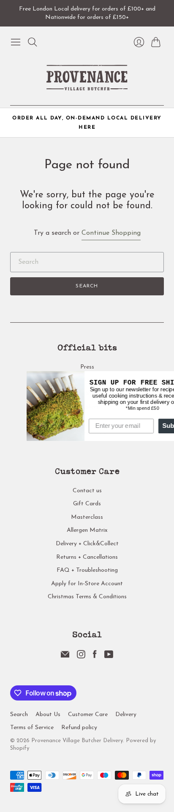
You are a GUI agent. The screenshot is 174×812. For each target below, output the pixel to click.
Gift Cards (87, 504)
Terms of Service (32, 727)
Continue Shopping (111, 233)
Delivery (125, 714)
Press (87, 367)
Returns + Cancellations (87, 557)
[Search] (32, 42)
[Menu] (15, 42)
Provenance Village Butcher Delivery (77, 740)
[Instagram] (81, 656)
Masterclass (87, 517)
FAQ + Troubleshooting (87, 570)
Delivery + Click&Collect (87, 544)
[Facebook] (95, 656)
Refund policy (79, 727)
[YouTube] (108, 656)
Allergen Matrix (87, 530)
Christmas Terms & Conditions (87, 597)
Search (87, 286)
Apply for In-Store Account (87, 584)
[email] (65, 656)
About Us (47, 714)
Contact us (87, 491)
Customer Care (88, 714)
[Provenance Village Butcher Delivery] (87, 78)
